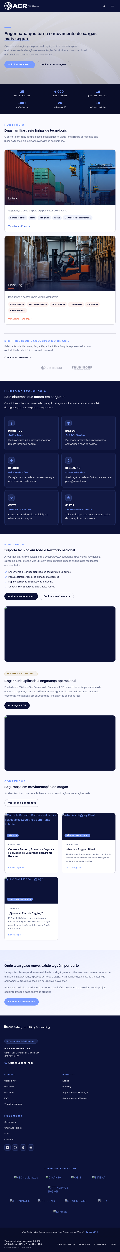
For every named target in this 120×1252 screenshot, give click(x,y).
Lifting (65, 1081)
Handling (66, 1086)
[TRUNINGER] (69, 367)
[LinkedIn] (7, 1147)
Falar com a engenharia (21, 1002)
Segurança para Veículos (75, 1098)
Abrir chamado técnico (21, 596)
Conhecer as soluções (53, 64)
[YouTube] (31, 1147)
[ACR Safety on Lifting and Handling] (21, 6)
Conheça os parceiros (16, 357)
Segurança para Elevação (75, 1092)
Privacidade (100, 1244)
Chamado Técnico (13, 1128)
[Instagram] (15, 1147)
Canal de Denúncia (66, 1244)
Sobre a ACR (10, 1081)
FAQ (6, 1098)
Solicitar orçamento (19, 64)
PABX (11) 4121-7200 (20, 1063)
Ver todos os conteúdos (22, 803)
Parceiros (9, 1092)
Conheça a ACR (17, 705)
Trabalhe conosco (13, 1104)
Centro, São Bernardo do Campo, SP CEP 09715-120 (21, 1052)
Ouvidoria (9, 1139)
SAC (6, 1133)
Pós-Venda (9, 1086)
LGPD (113, 1244)
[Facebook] (23, 1147)
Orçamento (10, 1122)
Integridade (84, 1244)
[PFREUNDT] (99, 367)
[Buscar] (104, 6)
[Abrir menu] (112, 5)
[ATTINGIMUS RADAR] (38, 367)
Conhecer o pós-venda (56, 596)
